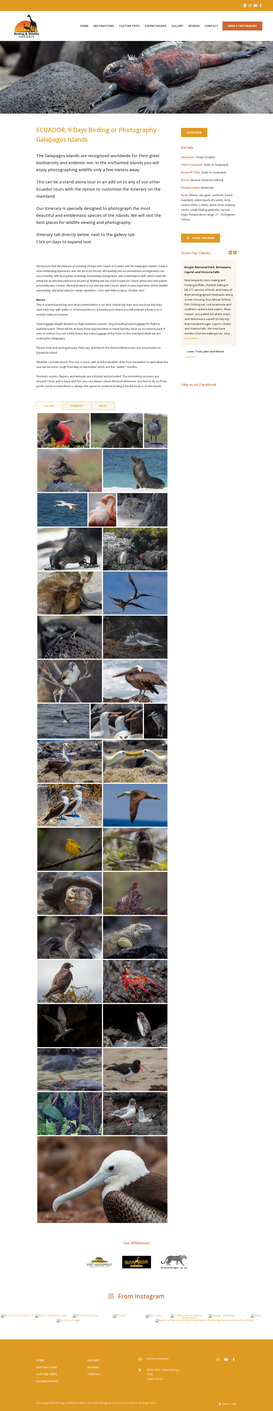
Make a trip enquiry (242, 26)
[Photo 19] (155, 721)
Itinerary (77, 405)
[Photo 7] (102, 510)
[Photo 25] (135, 849)
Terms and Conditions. (125, 1402)
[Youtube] (255, 5)
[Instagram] (250, 5)
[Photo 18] (117, 721)
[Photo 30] (69, 981)
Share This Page (203, 238)
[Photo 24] (69, 849)
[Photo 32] (69, 1025)
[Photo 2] (117, 430)
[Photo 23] (135, 805)
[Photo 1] (63, 430)
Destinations (103, 26)
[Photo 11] (69, 593)
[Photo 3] (155, 430)
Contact (211, 26)
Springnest (105, 1402)
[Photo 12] (135, 593)
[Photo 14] (135, 637)
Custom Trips (129, 26)
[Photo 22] (69, 805)
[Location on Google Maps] (244, 5)
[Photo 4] (69, 470)
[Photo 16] (135, 681)
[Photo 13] (69, 637)
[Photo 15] (69, 681)
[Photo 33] (135, 1025)
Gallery (177, 26)
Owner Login (229, 1403)
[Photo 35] (135, 1069)
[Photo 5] (135, 470)
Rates (103, 405)
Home (84, 26)
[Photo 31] (135, 981)
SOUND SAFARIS (156, 26)
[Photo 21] (135, 761)
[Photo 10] (135, 549)
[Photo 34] (69, 1069)
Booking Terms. (148, 1402)
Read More (206, 324)
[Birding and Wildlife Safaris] (26, 25)
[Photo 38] (102, 1179)
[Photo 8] (142, 510)
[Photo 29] (135, 937)
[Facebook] (260, 5)
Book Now (194, 132)
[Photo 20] (69, 761)
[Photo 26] (69, 893)
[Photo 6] (62, 510)
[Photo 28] (69, 937)
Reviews (194, 26)
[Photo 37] (135, 1113)
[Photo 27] (135, 893)
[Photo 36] (69, 1113)
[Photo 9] (69, 549)
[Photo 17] (63, 721)
